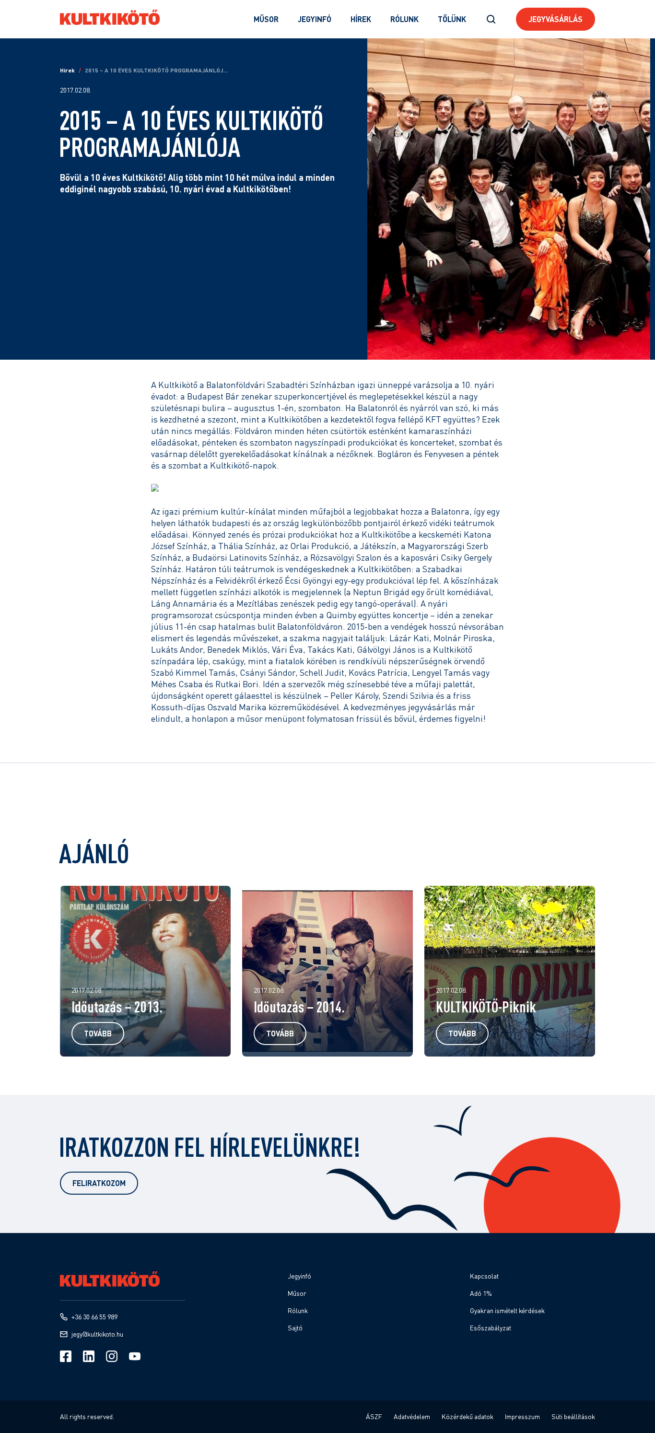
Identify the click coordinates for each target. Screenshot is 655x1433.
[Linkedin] (88, 1356)
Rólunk (404, 18)
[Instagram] (111, 1356)
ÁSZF (374, 1416)
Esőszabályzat (490, 1328)
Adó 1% (481, 1293)
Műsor (266, 18)
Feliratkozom (99, 1182)
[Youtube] (134, 1356)
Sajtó (295, 1328)
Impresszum (522, 1416)
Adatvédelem (412, 1416)
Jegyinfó (314, 18)
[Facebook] (65, 1356)
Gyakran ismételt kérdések (507, 1310)
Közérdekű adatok (467, 1416)
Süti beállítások (573, 1416)
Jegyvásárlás (555, 18)
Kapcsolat (484, 1276)
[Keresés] (491, 19)
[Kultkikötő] (110, 17)
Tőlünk (452, 18)
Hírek (361, 18)
